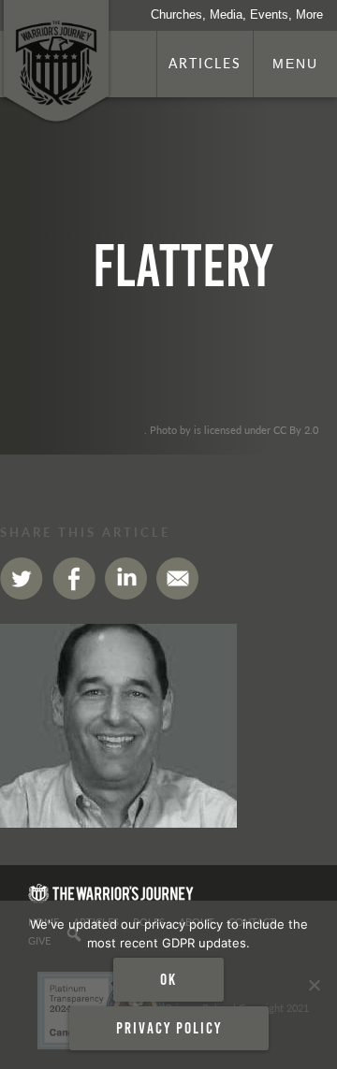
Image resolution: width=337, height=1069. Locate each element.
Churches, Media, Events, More (237, 14)
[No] (313, 984)
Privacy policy (169, 1027)
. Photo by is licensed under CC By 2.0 (231, 429)
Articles (205, 62)
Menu (295, 63)
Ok (168, 979)
